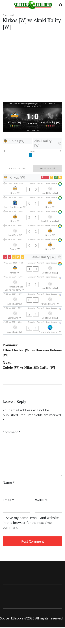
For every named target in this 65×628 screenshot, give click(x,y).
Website (41, 500)
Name (9, 482)
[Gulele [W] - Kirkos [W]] (32, 245)
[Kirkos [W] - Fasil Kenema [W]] (32, 217)
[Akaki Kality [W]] (50, 118)
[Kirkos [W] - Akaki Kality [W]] (32, 189)
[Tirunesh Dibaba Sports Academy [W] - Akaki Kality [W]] (32, 283)
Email (8, 500)
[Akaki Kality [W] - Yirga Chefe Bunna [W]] (32, 327)
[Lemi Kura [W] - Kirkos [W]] (32, 231)
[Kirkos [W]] (14, 118)
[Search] (60, 5)
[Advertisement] (32, 67)
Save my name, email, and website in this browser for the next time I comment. (31, 523)
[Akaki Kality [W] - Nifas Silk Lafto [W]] (32, 299)
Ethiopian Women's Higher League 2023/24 (27, 103)
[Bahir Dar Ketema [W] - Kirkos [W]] (32, 203)
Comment (11, 432)
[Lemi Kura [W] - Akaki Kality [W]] (32, 313)
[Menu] (5, 5)
